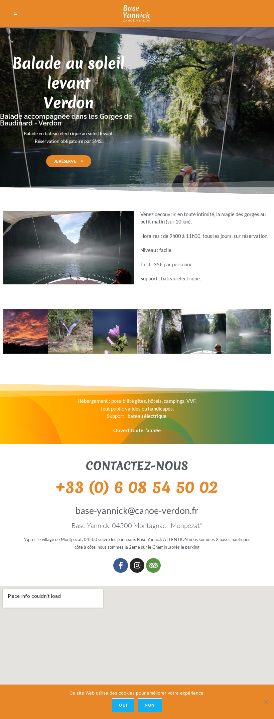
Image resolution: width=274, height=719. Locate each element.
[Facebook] (120, 565)
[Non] (265, 702)
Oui (123, 705)
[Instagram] (137, 565)
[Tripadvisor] (153, 565)
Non (150, 705)
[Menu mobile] (16, 13)
